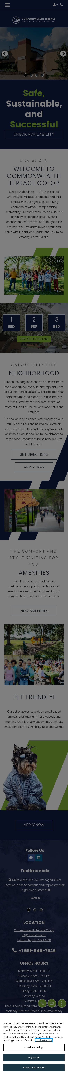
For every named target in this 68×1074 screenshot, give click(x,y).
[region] (34, 1043)
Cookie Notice (43, 1040)
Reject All (34, 1057)
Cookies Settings (34, 1047)
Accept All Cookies (34, 1067)
